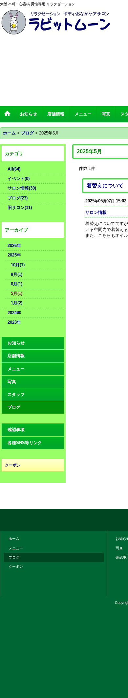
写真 (12, 381)
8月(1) (16, 274)
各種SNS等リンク (25, 442)
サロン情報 (96, 212)
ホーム (14, 539)
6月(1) (16, 283)
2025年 (14, 255)
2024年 (14, 312)
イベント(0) (19, 178)
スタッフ (16, 394)
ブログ (14, 407)
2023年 (14, 322)
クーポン (16, 566)
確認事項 (16, 429)
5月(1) (16, 293)
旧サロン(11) (20, 207)
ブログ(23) (18, 197)
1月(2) (16, 302)
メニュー (16, 368)
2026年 (14, 245)
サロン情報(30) (22, 188)
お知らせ (16, 342)
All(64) (14, 169)
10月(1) (18, 264)
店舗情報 (16, 355)
